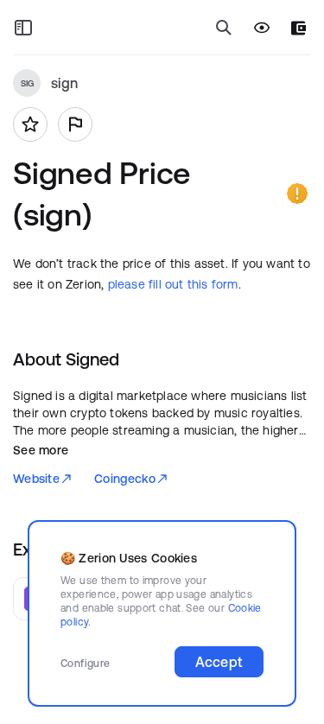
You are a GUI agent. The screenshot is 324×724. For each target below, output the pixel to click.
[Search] (223, 27)
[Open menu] (23, 27)
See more (40, 450)
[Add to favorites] (30, 124)
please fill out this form (173, 284)
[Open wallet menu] (298, 28)
